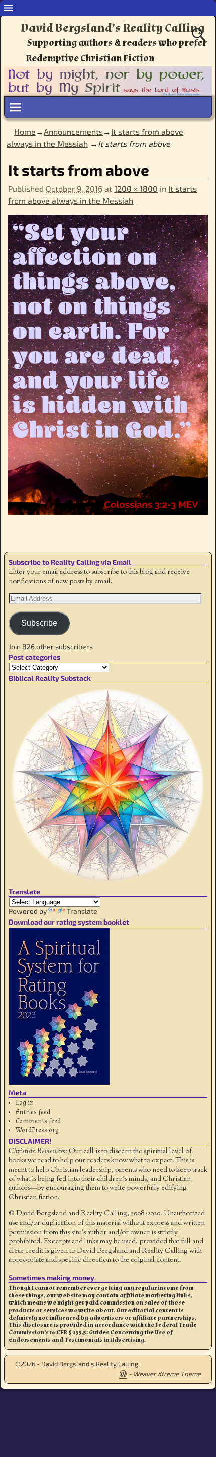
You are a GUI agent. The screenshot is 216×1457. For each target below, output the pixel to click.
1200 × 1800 (136, 188)
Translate (82, 911)
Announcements (73, 131)
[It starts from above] (107, 371)
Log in (25, 1102)
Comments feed (38, 1121)
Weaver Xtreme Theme (167, 1374)
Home (25, 131)
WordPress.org (37, 1130)
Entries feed (33, 1112)
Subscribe (39, 623)
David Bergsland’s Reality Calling (113, 28)
